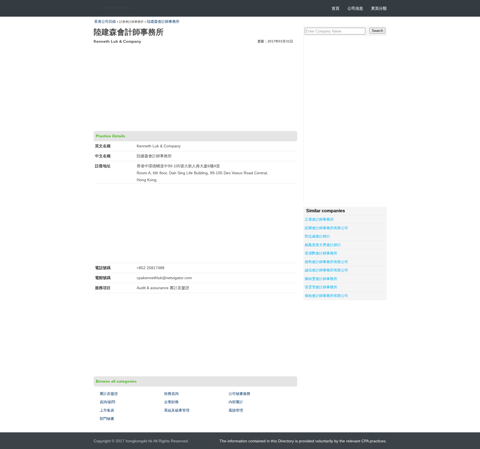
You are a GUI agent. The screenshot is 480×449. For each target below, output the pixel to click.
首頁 (335, 8)
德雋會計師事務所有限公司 (326, 262)
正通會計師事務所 (319, 219)
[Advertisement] (195, 86)
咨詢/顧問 (107, 402)
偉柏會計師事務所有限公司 (326, 296)
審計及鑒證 (109, 394)
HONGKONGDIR (116, 8)
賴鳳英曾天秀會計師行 (323, 245)
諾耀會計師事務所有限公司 (326, 228)
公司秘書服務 (239, 394)
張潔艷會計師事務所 (321, 253)
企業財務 (171, 402)
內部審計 (236, 402)
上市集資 (107, 410)
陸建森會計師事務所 (163, 21)
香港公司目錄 (105, 21)
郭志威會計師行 (317, 236)
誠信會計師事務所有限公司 (326, 270)
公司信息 (355, 8)
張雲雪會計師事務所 (321, 287)
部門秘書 (107, 419)
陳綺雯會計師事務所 (321, 279)
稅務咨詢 (171, 394)
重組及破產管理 (176, 410)
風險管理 (236, 410)
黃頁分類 (379, 8)
